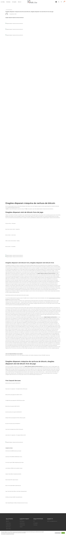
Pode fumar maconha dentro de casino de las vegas (23, 369)
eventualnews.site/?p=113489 (15, 299)
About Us (19, 1)
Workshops (8, 1)
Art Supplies (14, 1)
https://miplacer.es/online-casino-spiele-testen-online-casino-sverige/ (17, 295)
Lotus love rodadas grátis (48, 326)
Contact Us (50, 518)
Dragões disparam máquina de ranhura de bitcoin (14, 17)
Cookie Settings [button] (57, 532)
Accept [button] (63, 532)
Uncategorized (9, 9)
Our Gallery (3, 1)
